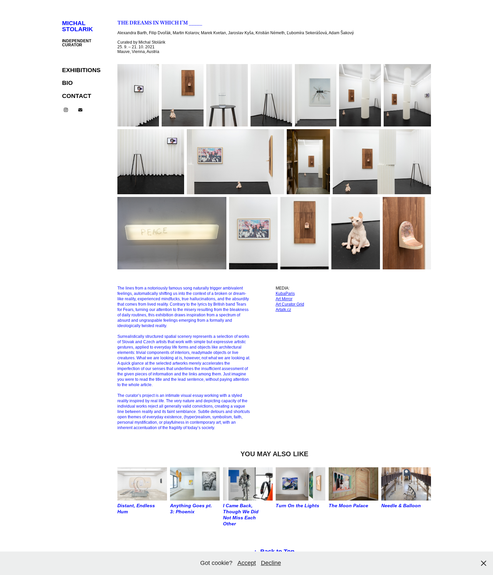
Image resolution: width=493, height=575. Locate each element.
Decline (271, 563)
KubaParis (285, 293)
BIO (67, 83)
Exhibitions (81, 70)
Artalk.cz (283, 309)
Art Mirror (284, 299)
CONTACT (76, 96)
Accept (246, 563)
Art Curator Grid (290, 304)
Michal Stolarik (77, 26)
